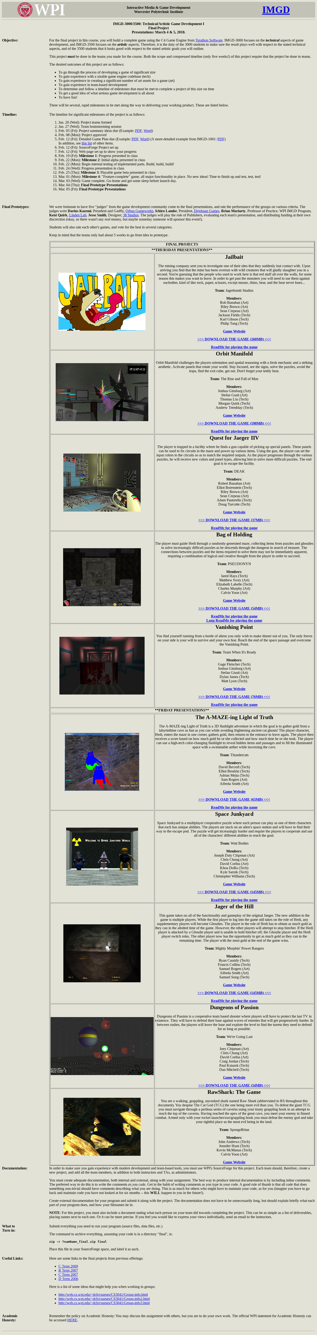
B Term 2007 (68, 1270)
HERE (72, 1320)
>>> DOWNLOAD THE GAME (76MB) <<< (234, 697)
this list (87, 143)
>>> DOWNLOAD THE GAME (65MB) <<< (234, 799)
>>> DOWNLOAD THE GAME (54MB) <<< (234, 608)
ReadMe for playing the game (234, 347)
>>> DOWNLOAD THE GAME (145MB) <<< (234, 892)
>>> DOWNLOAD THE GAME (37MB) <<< (234, 520)
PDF (138, 131)
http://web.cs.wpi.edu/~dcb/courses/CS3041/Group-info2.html (104, 1299)
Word (148, 131)
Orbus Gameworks (139, 211)
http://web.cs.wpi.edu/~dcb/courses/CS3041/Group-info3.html (104, 1303)
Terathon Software (209, 40)
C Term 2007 (68, 1275)
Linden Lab (77, 215)
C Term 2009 (68, 1266)
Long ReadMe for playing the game (234, 620)
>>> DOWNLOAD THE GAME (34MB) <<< (234, 1085)
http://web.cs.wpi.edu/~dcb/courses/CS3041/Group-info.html (103, 1295)
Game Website (234, 331)
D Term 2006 (68, 1279)
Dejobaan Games (206, 211)
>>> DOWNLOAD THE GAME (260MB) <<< (234, 339)
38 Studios (131, 215)
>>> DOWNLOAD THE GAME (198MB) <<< (234, 423)
